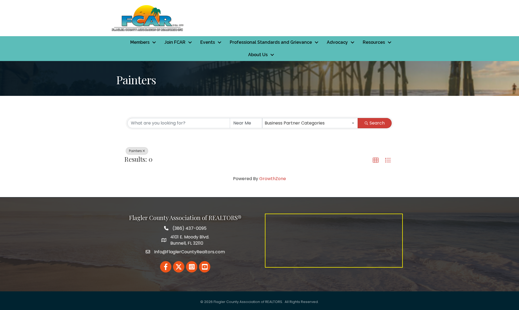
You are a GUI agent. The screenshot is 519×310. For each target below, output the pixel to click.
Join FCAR (174, 42)
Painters (135, 151)
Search (377, 123)
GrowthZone (272, 179)
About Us (258, 54)
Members (139, 42)
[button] (375, 160)
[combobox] (310, 123)
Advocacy (337, 42)
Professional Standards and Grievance (271, 42)
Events (207, 42)
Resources (374, 42)
